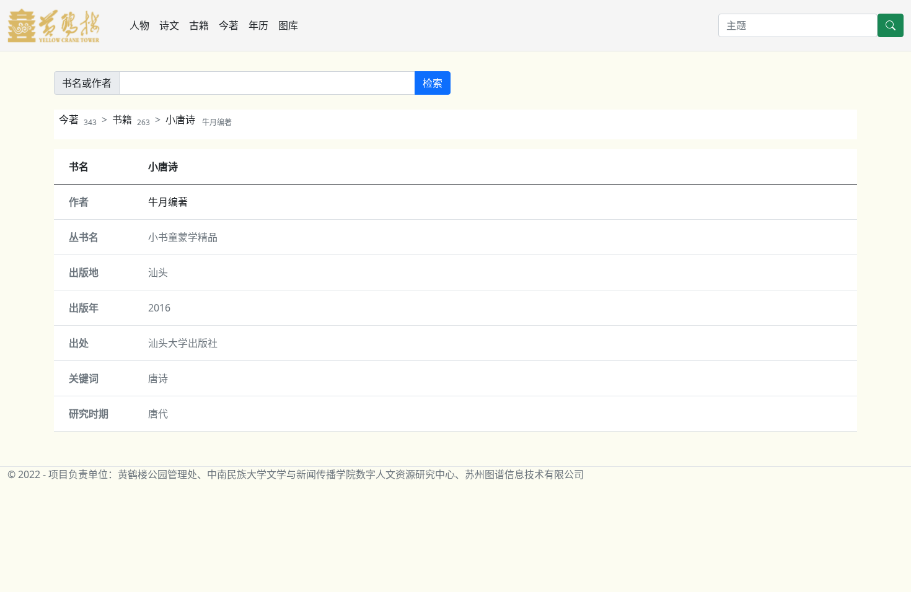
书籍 (131, 119)
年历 (258, 25)
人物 (139, 25)
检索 (432, 83)
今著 (229, 25)
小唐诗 (198, 119)
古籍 (199, 25)
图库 (288, 25)
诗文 (169, 25)
